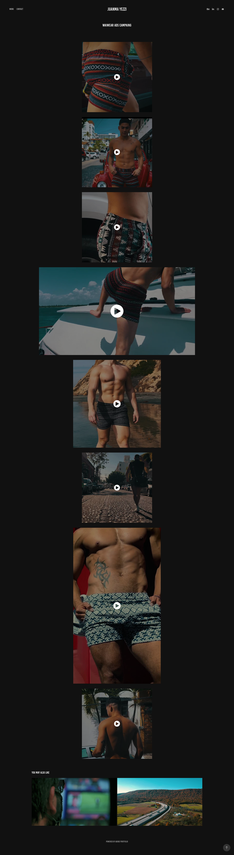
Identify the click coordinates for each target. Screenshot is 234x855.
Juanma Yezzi (117, 9)
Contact (20, 9)
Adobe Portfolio (121, 841)
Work (11, 9)
